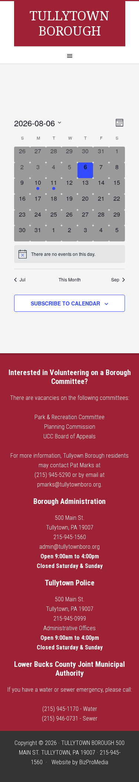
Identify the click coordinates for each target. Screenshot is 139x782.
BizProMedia (93, 762)
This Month (70, 280)
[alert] (69, 254)
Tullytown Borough (69, 24)
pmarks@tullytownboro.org (69, 484)
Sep (115, 280)
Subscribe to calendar (65, 303)
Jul (23, 280)
